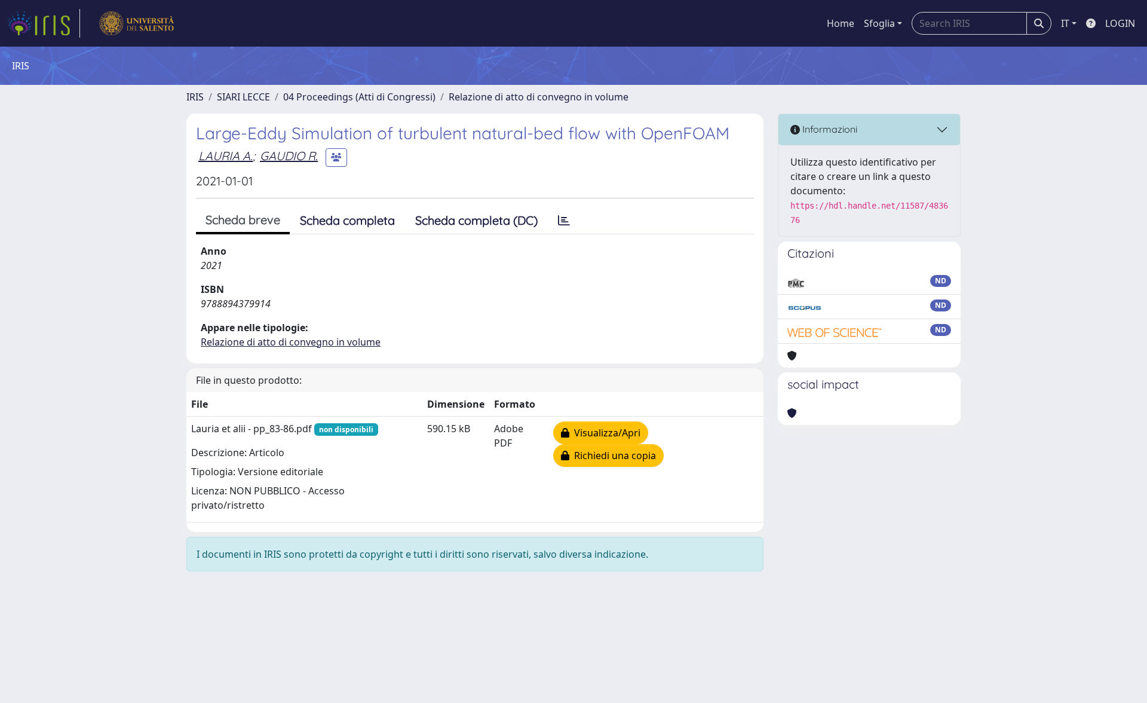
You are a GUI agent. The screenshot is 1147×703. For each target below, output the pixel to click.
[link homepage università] (136, 23)
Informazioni (828, 129)
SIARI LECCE (243, 96)
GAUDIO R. (289, 155)
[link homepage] (43, 23)
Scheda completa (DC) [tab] (476, 220)
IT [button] (1065, 23)
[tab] (564, 220)
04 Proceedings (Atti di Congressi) (359, 96)
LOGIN (1120, 23)
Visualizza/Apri (604, 432)
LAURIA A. (225, 155)
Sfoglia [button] (879, 23)
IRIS (195, 96)
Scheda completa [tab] (347, 220)
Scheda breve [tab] (243, 219)
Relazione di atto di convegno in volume (538, 96)
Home (840, 23)
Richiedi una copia (612, 455)
